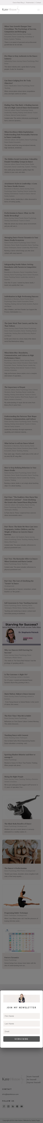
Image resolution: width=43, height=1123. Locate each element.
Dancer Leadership (18, 37)
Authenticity (8, 34)
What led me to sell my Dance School (19, 443)
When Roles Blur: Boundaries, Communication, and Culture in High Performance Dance (19, 355)
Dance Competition (26, 272)
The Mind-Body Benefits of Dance (17, 824)
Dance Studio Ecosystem (12, 142)
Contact (38, 3)
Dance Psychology (29, 61)
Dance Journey (17, 34)
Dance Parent (20, 164)
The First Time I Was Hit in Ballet (17, 716)
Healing (14, 113)
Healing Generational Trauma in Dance (17, 194)
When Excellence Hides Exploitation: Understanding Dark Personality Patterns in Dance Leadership (21, 134)
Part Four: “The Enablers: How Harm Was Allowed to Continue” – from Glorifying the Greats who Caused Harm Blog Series (21, 500)
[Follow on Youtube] (21, 1106)
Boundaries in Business (11, 189)
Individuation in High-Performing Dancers (21, 296)
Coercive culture (9, 110)
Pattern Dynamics (11, 957)
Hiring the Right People (13, 776)
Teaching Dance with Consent (16, 735)
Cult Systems (20, 140)
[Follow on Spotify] (17, 1106)
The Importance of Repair (14, 387)
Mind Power (34, 248)
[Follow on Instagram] (8, 1106)
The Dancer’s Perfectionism (15, 868)
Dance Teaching (18, 191)
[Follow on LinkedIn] (13, 1106)
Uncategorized (9, 586)
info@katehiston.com (10, 1094)
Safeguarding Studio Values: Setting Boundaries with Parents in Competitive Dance (20, 267)
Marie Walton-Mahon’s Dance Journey (19, 694)
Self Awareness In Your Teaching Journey (20, 603)
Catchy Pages (35, 1120)
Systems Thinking (15, 39)
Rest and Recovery (24, 333)
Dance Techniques (10, 248)
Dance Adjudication (10, 86)
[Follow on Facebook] (4, 1106)
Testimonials (30, 3)
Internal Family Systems (18, 115)
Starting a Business (28, 608)
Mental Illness (17, 608)
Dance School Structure (30, 275)
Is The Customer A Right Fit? (15, 674)
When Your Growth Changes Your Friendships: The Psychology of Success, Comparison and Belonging (20, 29)
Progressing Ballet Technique (16, 913)
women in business (10, 370)
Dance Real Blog (18, 3)
